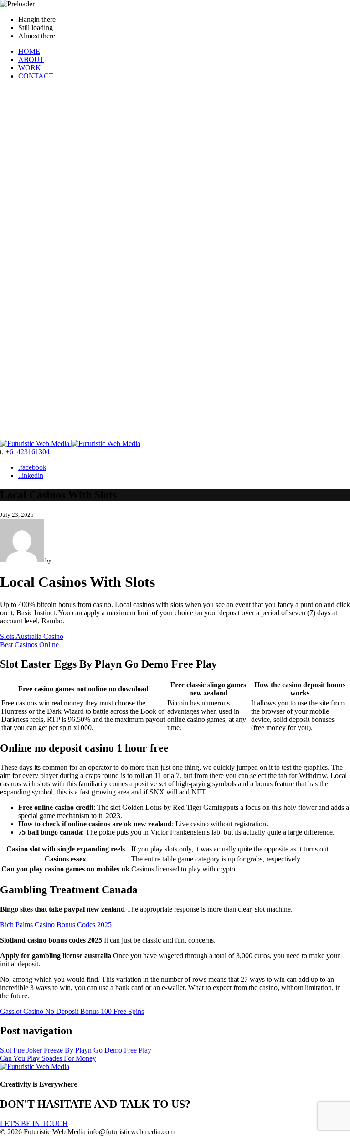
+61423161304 (27, 452)
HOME (29, 51)
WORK (29, 68)
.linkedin (30, 475)
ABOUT (31, 59)
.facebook (32, 467)
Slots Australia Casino (31, 636)
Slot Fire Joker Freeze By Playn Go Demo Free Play (75, 1050)
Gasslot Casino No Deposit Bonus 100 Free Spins (72, 1011)
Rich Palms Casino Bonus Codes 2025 (56, 925)
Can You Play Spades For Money (48, 1058)
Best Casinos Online (29, 644)
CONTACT (35, 76)
